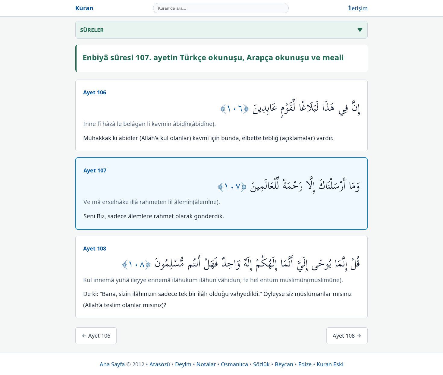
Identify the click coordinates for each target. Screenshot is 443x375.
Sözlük (261, 364)
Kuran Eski (330, 364)
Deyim (183, 364)
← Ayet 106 (96, 335)
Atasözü (159, 364)
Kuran (84, 8)
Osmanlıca (234, 364)
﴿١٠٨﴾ (138, 263)
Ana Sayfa (112, 364)
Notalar (206, 364)
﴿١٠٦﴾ (236, 108)
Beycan (284, 364)
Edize (305, 364)
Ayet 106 (94, 92)
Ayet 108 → (347, 335)
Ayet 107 (94, 170)
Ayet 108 (94, 248)
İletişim (358, 8)
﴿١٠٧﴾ (234, 186)
